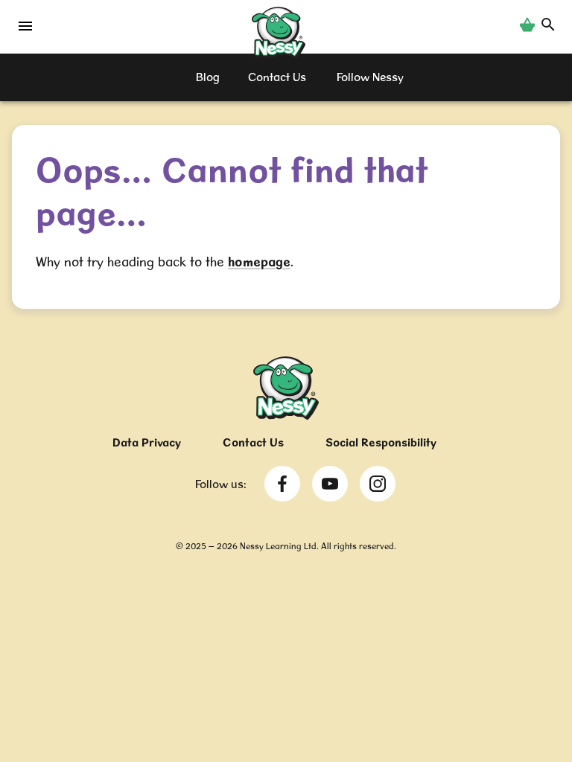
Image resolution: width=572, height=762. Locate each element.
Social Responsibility (380, 442)
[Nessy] (286, 415)
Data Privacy (146, 442)
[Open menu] (25, 29)
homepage (259, 261)
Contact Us (253, 442)
